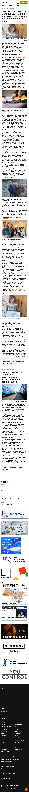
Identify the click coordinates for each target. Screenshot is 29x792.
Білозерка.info (20, 57)
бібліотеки (11, 68)
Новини (3, 691)
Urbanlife (3, 720)
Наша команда (5, 768)
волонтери (5, 159)
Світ (2, 747)
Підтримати (24, 2)
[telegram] (9, 780)
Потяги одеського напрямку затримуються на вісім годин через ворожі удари (12, 377)
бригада (16, 461)
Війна (17, 5)
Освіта (17, 742)
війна (20, 467)
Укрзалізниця (13, 467)
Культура (17, 737)
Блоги (2, 708)
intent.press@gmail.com (7, 761)
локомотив (6, 448)
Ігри (16, 720)
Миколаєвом (6, 440)
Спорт (16, 747)
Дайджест (3, 733)
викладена (19, 409)
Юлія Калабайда (22, 465)
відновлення (6, 361)
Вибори (17, 729)
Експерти (3, 705)
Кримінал (3, 737)
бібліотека (21, 358)
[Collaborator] (14, 545)
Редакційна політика (6, 771)
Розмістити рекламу (6, 775)
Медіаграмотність (6, 739)
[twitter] (3, 780)
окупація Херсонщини (9, 363)
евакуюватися (17, 87)
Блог (16, 726)
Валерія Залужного (16, 289)
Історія (17, 722)
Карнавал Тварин (7, 504)
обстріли (5, 469)
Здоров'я (17, 735)
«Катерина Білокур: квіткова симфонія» (14, 487)
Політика (17, 744)
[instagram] (5, 780)
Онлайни (3, 702)
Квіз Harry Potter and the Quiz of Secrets (14, 498)
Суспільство (4, 749)
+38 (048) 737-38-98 (6, 763)
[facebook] (1, 780)
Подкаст (3, 744)
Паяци (4, 493)
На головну (5, 5)
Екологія (17, 733)
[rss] (11, 780)
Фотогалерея (18, 749)
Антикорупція (19, 724)
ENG (18, 3)
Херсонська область (9, 358)
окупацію (17, 342)
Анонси (5, 482)
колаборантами (20, 124)
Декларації (4, 711)
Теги (2, 714)
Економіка (3, 735)
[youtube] (7, 780)
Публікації (11, 5)
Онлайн (3, 742)
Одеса (4, 467)
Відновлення (4, 731)
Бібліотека (4, 729)
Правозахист (4, 745)
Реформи (17, 745)
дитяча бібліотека (18, 361)
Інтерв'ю (3, 699)
